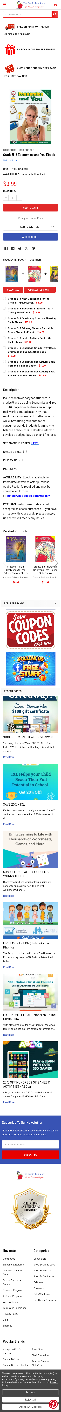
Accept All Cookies (30, 1407)
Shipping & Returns (13, 1264)
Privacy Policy (10, 1313)
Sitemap (7, 1325)
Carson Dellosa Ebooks (15, 1365)
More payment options (30, 218)
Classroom (39, 1288)
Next (57, 563)
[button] (30, 630)
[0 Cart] (56, 4)
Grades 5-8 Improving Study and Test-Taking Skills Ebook (45, 570)
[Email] (13, 248)
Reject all (30, 1399)
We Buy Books (11, 1301)
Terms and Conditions (15, 1307)
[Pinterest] (33, 248)
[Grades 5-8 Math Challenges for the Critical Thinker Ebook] (15, 549)
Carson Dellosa (11, 1359)
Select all (13, 289)
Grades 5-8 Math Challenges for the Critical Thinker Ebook (16, 570)
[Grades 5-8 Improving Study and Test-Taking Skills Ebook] (45, 549)
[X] (26, 248)
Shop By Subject (42, 1270)
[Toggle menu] (4, 4)
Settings (31, 1392)
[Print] (20, 248)
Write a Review (11, 159)
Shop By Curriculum (44, 1276)
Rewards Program (12, 1290)
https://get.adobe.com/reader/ (28, 495)
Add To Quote (30, 236)
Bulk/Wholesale (42, 1294)
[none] (30, 116)
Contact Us (9, 1258)
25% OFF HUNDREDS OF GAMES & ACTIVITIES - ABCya (26, 1084)
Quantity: (9, 190)
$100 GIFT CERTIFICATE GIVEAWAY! (28, 737)
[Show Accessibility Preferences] (53, 1404)
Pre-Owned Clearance (45, 1299)
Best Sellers (40, 1258)
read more (8, 756)
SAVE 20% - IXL (14, 804)
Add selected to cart (40, 289)
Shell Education (40, 1355)
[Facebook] (6, 248)
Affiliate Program (12, 1295)
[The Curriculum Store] (30, 4)
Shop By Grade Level (44, 1264)
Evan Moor (37, 1349)
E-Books (38, 1282)
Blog (5, 1319)
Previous (4, 563)
